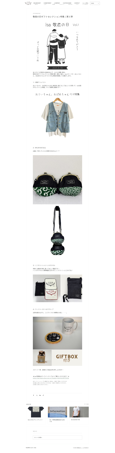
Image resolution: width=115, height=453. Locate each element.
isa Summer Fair (75, 419)
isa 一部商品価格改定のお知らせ (57, 420)
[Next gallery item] (80, 288)
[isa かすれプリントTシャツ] (36, 412)
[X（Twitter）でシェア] (36, 395)
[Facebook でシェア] (33, 395)
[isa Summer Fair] (79, 412)
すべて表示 (86, 404)
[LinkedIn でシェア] (40, 395)
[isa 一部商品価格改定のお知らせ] (57, 412)
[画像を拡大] (47, 288)
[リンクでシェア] (43, 395)
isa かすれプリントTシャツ (35, 419)
